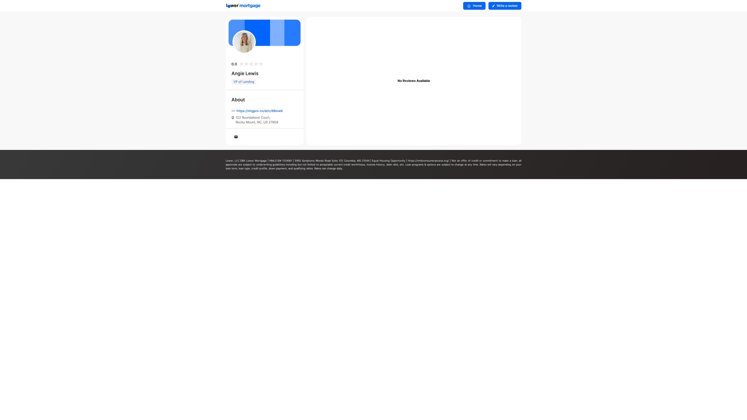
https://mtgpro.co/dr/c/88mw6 (260, 111)
